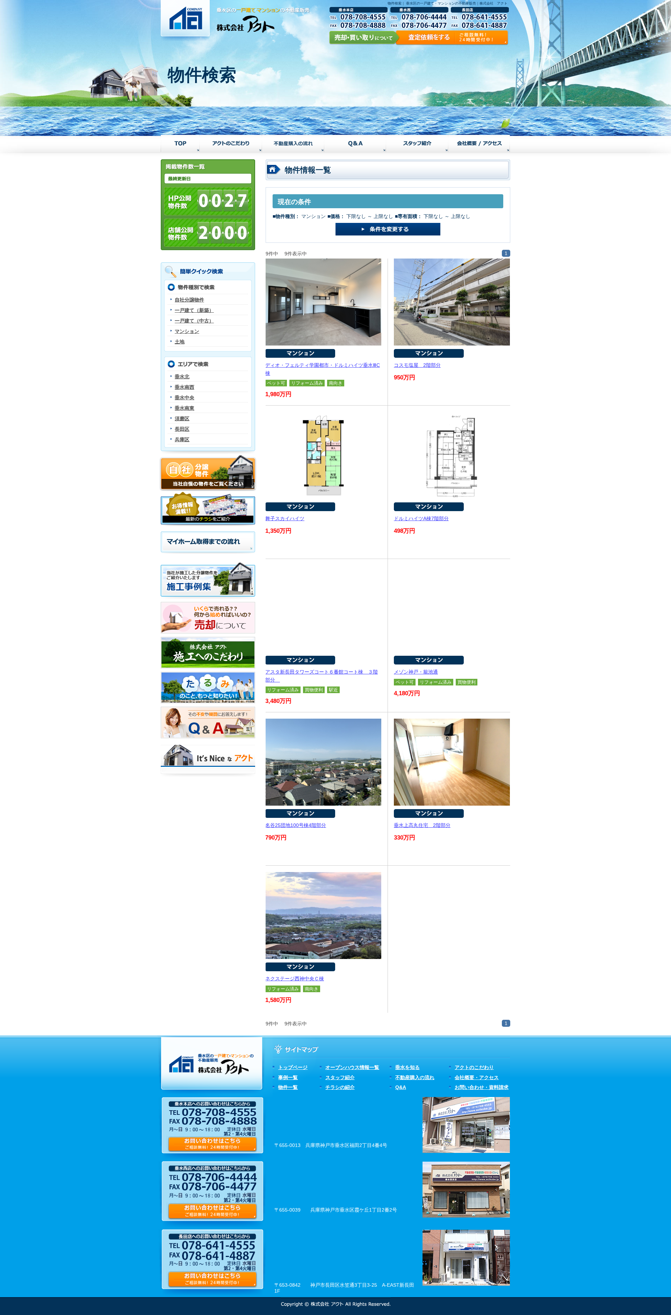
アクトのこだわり (474, 1067)
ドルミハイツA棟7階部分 (421, 518)
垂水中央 (184, 397)
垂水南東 (184, 408)
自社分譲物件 (189, 300)
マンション (187, 331)
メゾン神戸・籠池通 (416, 672)
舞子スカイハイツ (284, 518)
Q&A (400, 1087)
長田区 (182, 429)
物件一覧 (288, 1087)
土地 (180, 341)
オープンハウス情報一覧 (352, 1067)
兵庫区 (182, 439)
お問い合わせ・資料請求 (481, 1087)
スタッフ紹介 (340, 1077)
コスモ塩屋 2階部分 (417, 365)
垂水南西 (184, 387)
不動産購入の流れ (414, 1077)
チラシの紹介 (340, 1087)
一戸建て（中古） (194, 321)
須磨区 (182, 418)
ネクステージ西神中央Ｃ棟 (294, 978)
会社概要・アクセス (477, 1077)
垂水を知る (407, 1067)
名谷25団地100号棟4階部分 (295, 825)
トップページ (293, 1067)
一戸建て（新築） (194, 310)
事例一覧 (288, 1077)
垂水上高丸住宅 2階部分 (422, 825)
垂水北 (182, 376)
